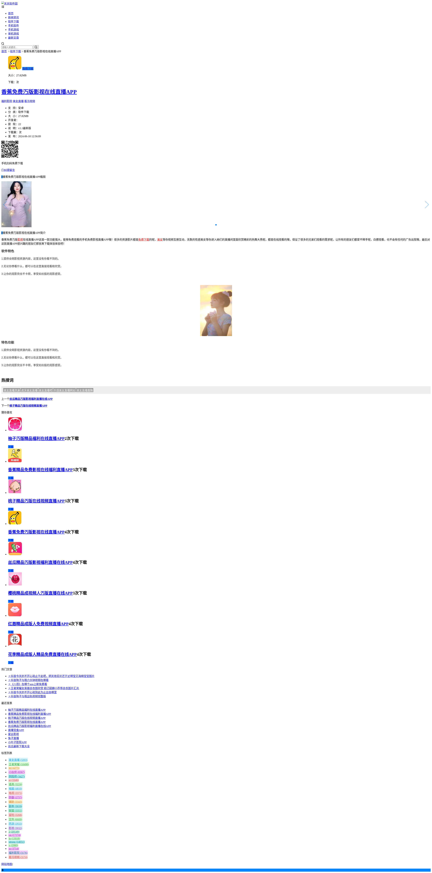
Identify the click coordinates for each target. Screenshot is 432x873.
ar (14, 780)
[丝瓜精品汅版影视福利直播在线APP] (15, 554)
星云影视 (13, 734)
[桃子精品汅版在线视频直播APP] (14, 492)
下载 (11, 446)
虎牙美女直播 (29, 390)
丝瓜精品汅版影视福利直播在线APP (31, 399)
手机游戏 (13, 29)
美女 (160, 239)
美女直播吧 (45, 390)
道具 (15, 784)
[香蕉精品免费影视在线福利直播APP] (15, 461)
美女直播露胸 (85, 390)
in (14, 838)
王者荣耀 (19, 764)
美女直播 (18, 101)
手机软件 (13, 25)
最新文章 (13, 37)
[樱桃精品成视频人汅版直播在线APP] (15, 584)
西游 (15, 823)
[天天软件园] (9, 3)
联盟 (15, 810)
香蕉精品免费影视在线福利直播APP (40, 470)
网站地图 (6, 864)
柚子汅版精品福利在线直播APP (36, 438)
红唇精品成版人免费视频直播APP (38, 624)
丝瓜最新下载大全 (19, 746)
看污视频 (29, 101)
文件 (15, 819)
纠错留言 (9, 170)
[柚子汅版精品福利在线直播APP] (15, 430)
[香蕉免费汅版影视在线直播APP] (15, 523)
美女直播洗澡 (12, 390)
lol (14, 767)
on (15, 835)
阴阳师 (17, 776)
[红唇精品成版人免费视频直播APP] (15, 615)
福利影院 (6, 101)
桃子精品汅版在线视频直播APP (28, 405)
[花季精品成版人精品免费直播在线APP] (15, 646)
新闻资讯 (13, 17)
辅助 (15, 801)
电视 (15, 793)
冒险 (15, 815)
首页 (11, 13)
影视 (20, 239)
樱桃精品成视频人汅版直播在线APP (40, 593)
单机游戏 (13, 33)
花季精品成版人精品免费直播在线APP (42, 654)
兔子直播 (13, 738)
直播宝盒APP (16, 730)
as (14, 848)
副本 (15, 806)
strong (16, 841)
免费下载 (27, 68)
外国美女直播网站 (64, 390)
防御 (15, 797)
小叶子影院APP (17, 742)
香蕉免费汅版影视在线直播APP (39, 92)
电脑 (15, 788)
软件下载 (13, 21)
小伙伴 (17, 772)
